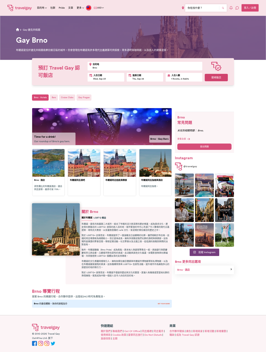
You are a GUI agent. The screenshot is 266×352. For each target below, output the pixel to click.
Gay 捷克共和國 (31, 30)
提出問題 (204, 147)
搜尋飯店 (216, 77)
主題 (115, 338)
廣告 (188, 331)
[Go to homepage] (19, 8)
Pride (62, 8)
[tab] (164, 111)
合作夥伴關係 (176, 331)
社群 (52, 8)
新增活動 (209, 331)
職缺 (171, 335)
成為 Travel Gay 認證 (188, 335)
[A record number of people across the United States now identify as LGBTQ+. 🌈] (224, 185)
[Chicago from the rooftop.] (184, 235)
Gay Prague (84, 97)
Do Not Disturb (153, 335)
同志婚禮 (147, 331)
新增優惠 (221, 331)
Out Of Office (132, 331)
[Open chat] (237, 8)
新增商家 (198, 331)
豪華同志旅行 (135, 335)
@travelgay (190, 166)
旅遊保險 (106, 338)
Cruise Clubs (67, 97)
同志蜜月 (158, 331)
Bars (54, 97)
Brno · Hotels (40, 97)
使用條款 (106, 335)
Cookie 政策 (119, 335)
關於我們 (106, 331)
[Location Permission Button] (183, 7)
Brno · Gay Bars (159, 139)
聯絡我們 (117, 331)
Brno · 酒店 (183, 270)
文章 (70, 8)
